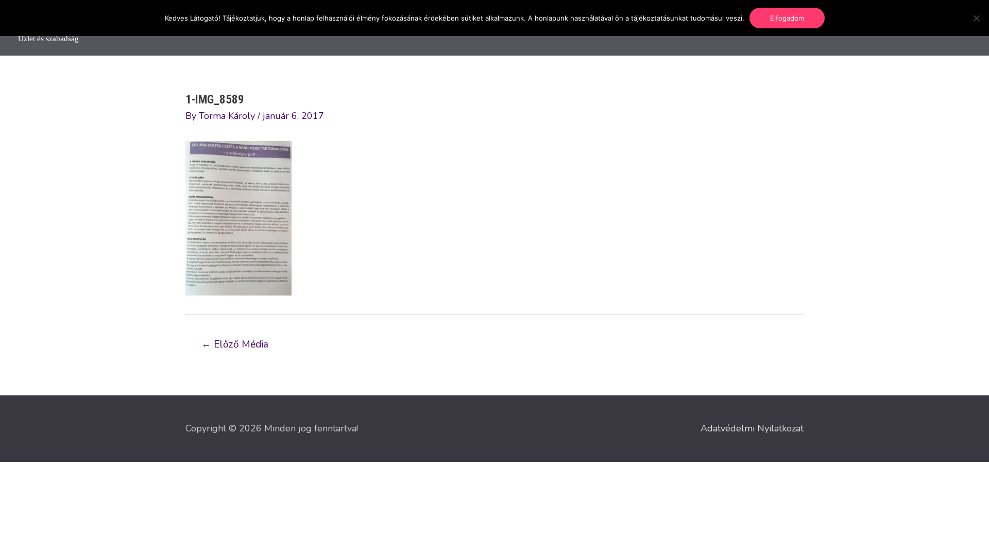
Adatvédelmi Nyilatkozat (752, 428)
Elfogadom (787, 18)
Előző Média (234, 344)
